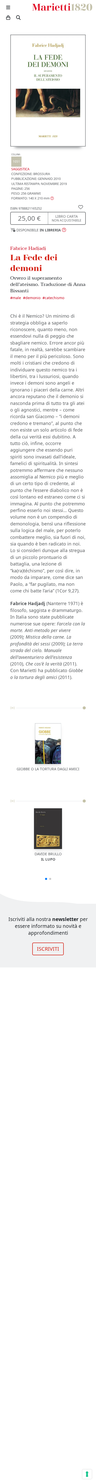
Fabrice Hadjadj (28, 248)
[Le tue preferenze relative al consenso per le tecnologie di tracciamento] (87, 1474)
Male (17, 297)
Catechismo (54, 297)
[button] (32, 198)
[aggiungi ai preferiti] (81, 207)
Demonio (32, 297)
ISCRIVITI (48, 948)
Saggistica (20, 162)
